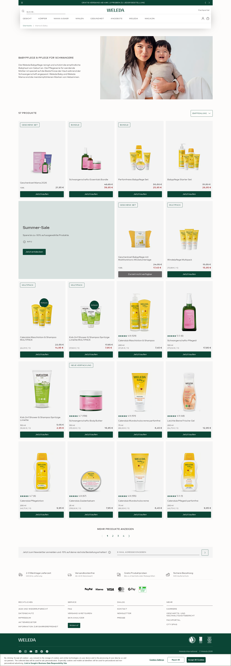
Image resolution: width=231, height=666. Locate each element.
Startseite (27, 26)
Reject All (176, 660)
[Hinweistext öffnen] (109, 552)
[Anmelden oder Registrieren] (203, 18)
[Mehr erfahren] (192, 640)
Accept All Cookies (196, 660)
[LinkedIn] (36, 651)
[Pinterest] (41, 651)
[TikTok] (47, 651)
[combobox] (199, 113)
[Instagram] (25, 651)
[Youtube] (30, 651)
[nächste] (209, 2)
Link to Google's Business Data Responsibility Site (45, 663)
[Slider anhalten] (22, 2)
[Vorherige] (205, 2)
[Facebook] (20, 651)
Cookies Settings (157, 660)
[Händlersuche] (205, 553)
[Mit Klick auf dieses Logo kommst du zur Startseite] (115, 10)
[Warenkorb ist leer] (207, 18)
